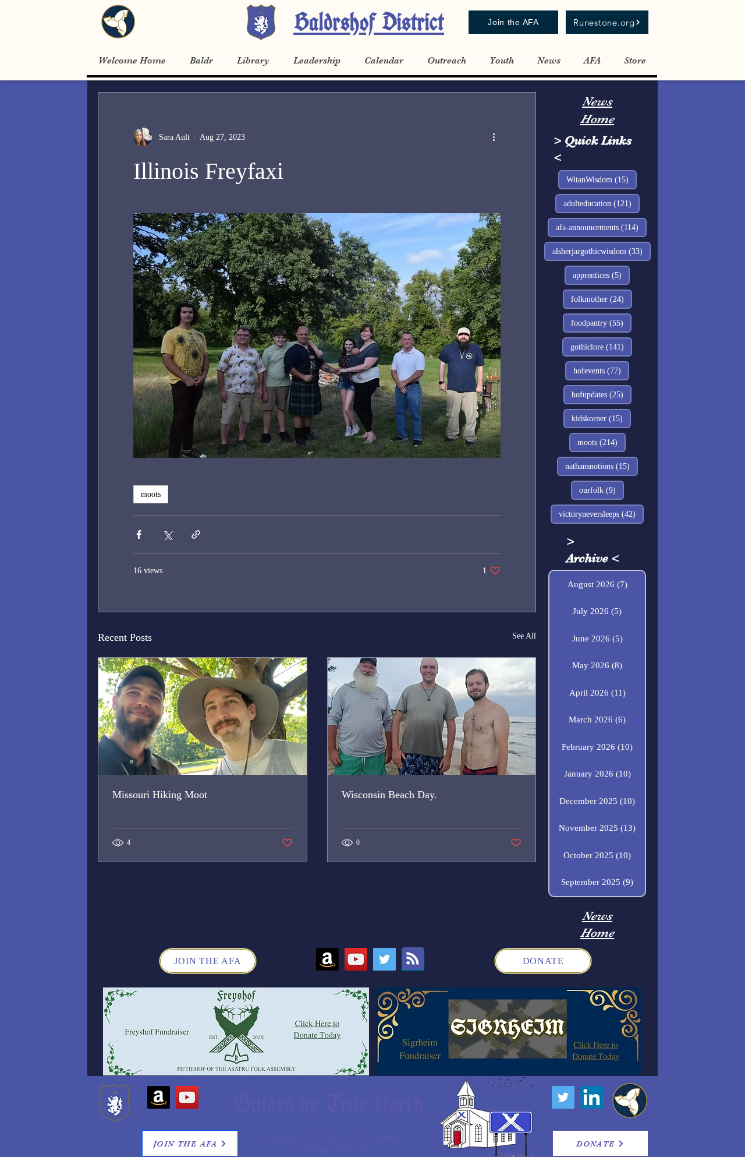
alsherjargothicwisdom (601, 251)
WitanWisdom (601, 179)
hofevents (601, 370)
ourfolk (601, 490)
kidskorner (601, 418)
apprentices (601, 275)
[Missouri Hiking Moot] (202, 716)
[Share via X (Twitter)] (167, 534)
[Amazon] (327, 959)
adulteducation (601, 203)
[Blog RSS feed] (413, 959)
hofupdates (602, 394)
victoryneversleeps (601, 513)
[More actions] (494, 137)
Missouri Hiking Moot (159, 794)
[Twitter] (384, 959)
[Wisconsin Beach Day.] (432, 716)
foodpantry (601, 322)
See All (524, 636)
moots (151, 494)
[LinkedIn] (591, 1097)
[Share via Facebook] (138, 534)
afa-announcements (601, 227)
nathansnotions (601, 466)
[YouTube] (356, 959)
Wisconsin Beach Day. (389, 794)
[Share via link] (195, 534)
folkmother (601, 299)
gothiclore (601, 346)
